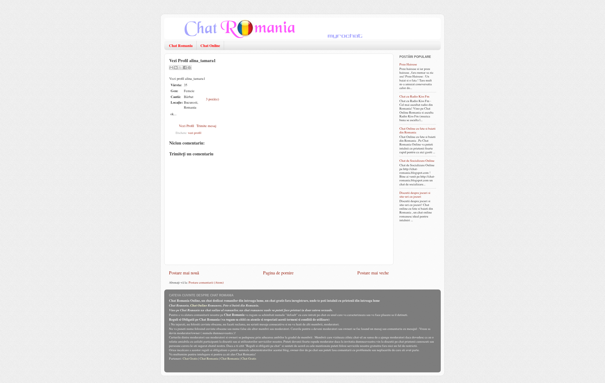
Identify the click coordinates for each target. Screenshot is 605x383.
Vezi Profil (186, 125)
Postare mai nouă (184, 273)
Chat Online (210, 45)
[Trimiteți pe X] (180, 67)
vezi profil (194, 133)
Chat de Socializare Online (416, 160)
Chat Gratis (190, 358)
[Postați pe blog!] (175, 67)
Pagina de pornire (278, 273)
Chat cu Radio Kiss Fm (414, 96)
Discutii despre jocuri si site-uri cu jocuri (414, 195)
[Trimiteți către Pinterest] (189, 67)
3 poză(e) (212, 99)
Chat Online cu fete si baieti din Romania (417, 130)
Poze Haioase (408, 64)
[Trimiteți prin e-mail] (171, 67)
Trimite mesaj (206, 125)
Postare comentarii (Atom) (206, 282)
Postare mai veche (373, 273)
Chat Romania (181, 45)
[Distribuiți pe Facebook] (184, 67)
